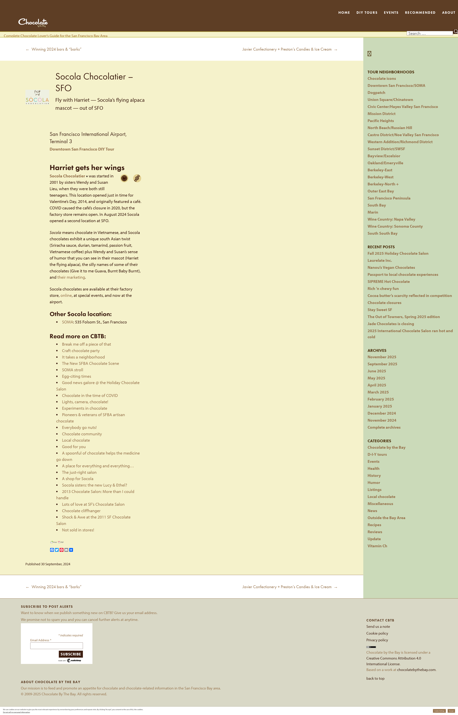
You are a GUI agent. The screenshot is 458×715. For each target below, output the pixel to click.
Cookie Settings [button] (439, 711)
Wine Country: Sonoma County (395, 226)
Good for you (74, 446)
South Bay (377, 205)
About (448, 12)
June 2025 (377, 370)
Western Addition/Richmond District (400, 141)
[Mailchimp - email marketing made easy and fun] (70, 660)
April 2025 (377, 385)
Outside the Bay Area (386, 517)
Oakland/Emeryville (385, 162)
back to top (375, 678)
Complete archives (384, 427)
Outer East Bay (381, 191)
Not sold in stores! (78, 529)
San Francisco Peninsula (389, 198)
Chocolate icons (382, 78)
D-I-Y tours (377, 454)
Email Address (40, 640)
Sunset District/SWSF (386, 148)
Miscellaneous (380, 503)
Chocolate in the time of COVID (90, 395)
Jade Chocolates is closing (391, 323)
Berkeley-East (380, 169)
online (66, 295)
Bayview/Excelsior (384, 155)
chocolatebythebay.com (416, 669)
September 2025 (382, 363)
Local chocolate (76, 440)
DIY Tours (367, 12)
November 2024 (382, 420)
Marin (373, 212)
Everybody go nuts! (79, 427)
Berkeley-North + (383, 183)
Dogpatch (376, 92)
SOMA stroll (72, 369)
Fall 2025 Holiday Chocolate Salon (398, 253)
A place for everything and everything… (98, 465)
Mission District (382, 113)
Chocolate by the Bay (387, 447)
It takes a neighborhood (83, 357)
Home (344, 12)
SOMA (67, 322)
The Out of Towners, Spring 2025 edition (404, 316)
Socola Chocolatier (67, 175)
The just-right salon (79, 472)
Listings (375, 489)
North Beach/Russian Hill (390, 127)
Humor (374, 482)
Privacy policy (377, 639)
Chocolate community (82, 433)
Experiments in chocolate (84, 408)
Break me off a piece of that (86, 344)
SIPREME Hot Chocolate (389, 281)
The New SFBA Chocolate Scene (90, 363)
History (374, 475)
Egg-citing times (76, 376)
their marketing (71, 277)
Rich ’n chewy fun (383, 288)
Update (374, 538)
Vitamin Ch (377, 545)
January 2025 (380, 406)
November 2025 (382, 356)
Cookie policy (377, 633)
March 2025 (378, 392)
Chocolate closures (384, 302)
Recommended (420, 12)
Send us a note (378, 626)
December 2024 (382, 413)
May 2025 (376, 377)
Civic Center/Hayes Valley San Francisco (403, 106)
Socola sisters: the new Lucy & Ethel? (94, 485)
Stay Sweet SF (380, 309)
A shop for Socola (77, 478)
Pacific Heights (381, 120)
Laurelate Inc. (380, 260)
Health (374, 468)
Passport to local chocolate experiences (403, 274)
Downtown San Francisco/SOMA (396, 85)
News (372, 510)
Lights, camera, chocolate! (85, 401)
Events (391, 12)
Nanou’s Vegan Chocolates (391, 267)
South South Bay (383, 233)
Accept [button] (451, 711)
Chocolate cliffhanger (81, 510)
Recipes (374, 524)
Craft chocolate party (81, 350)
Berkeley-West (380, 176)
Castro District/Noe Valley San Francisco (403, 134)
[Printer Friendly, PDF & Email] (57, 542)
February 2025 (381, 399)
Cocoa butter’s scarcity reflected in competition (410, 295)
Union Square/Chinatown (390, 99)
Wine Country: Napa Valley (391, 219)
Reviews (375, 531)
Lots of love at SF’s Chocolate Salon (93, 504)
